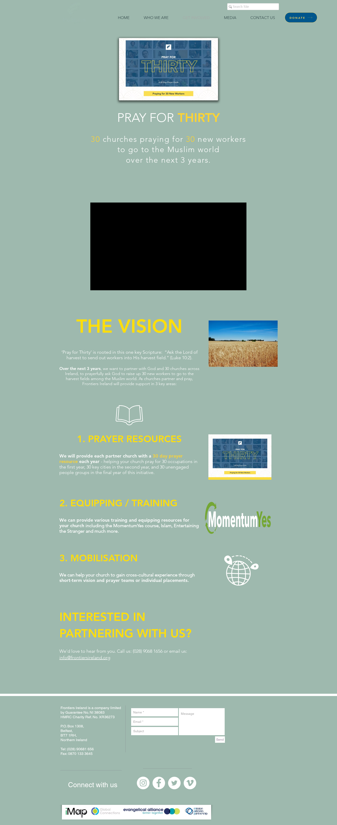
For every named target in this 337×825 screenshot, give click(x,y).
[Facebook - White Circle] (158, 783)
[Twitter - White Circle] (174, 783)
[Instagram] (143, 783)
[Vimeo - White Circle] (190, 783)
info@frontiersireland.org (84, 657)
